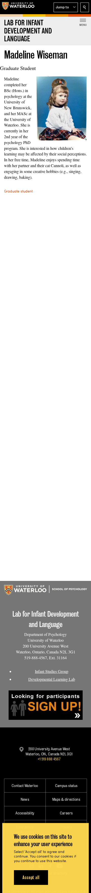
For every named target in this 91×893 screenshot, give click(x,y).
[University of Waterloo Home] (18, 7)
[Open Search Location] (84, 7)
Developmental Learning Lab (51, 679)
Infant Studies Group (51, 671)
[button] (66, 7)
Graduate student (18, 191)
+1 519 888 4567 (49, 759)
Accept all (30, 877)
